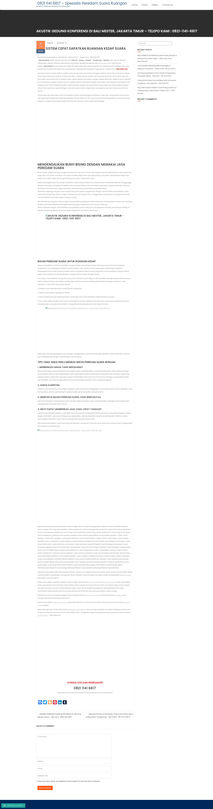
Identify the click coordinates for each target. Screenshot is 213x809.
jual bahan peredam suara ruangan (102, 582)
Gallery (154, 4)
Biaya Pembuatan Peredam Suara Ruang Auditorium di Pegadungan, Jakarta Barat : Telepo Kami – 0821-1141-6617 (157, 90)
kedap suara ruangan (93, 595)
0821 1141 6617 (85, 688)
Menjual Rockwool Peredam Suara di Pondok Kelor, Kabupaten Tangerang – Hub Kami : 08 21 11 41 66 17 (109, 715)
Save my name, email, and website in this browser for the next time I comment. (69, 781)
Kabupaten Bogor (104, 63)
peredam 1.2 (62, 43)
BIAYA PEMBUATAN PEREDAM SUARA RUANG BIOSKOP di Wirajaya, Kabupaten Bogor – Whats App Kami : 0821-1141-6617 (157, 58)
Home (135, 4)
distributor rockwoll (60, 602)
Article (144, 4)
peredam (117, 595)
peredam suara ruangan (76, 609)
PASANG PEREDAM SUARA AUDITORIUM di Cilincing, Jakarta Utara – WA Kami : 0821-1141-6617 (59, 715)
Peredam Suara (125, 575)
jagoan (50, 43)
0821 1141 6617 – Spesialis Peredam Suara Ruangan (81, 3)
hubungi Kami (43, 615)
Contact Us (167, 4)
